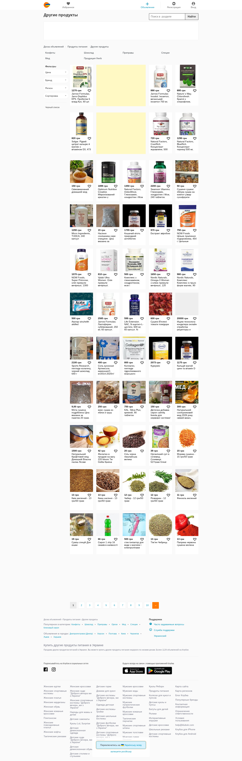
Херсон (100, 634)
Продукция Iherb (93, 58)
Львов (46, 637)
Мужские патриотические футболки (131, 704)
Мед (47, 58)
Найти (192, 16)
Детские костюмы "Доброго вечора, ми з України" (107, 698)
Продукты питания (77, 46)
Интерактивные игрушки (157, 719)
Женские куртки (52, 686)
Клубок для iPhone (185, 729)
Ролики (153, 713)
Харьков (57, 637)
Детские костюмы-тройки (106, 710)
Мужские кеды (130, 691)
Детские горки (103, 686)
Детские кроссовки (159, 725)
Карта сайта (181, 686)
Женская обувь (52, 706)
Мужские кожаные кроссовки (132, 712)
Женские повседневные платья (51, 725)
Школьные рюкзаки (159, 729)
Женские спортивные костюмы (55, 692)
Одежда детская (105, 704)
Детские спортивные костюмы (160, 735)
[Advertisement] (121, 30)
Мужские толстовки (133, 732)
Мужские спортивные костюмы (134, 696)
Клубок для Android (185, 734)
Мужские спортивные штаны (134, 726)
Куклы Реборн (156, 686)
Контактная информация (182, 705)
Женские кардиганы (54, 702)
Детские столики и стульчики (80, 754)
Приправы (128, 52)
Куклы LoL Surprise (80, 723)
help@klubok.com (184, 725)
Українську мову (133, 745)
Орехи (115, 624)
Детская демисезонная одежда (78, 730)
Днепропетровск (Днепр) (81, 634)
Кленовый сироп (51, 628)
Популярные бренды (186, 699)
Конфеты (50, 52)
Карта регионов (183, 691)
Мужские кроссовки (133, 686)
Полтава (113, 634)
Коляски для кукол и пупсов (160, 696)
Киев (123, 634)
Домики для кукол (105, 691)
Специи (165, 52)
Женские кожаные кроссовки (53, 712)
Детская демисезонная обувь (81, 747)
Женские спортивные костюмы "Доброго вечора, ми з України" (81, 704)
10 (147, 605)
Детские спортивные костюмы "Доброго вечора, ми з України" (107, 736)
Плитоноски (50, 718)
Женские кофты (52, 732)
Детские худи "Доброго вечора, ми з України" (81, 740)
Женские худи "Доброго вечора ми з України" (81, 693)
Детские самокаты (80, 719)
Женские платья (52, 697)
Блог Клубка (181, 695)
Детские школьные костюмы (106, 717)
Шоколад (89, 52)
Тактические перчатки (129, 719)
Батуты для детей (158, 709)
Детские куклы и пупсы (157, 703)
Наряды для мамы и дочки (81, 713)
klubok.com (47, 5)
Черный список (52, 107)
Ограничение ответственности (184, 712)
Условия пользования (182, 719)
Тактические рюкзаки (55, 736)
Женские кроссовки (80, 686)
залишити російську (121, 751)
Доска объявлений (54, 46)
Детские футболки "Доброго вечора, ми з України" (107, 725)
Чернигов (134, 634)
